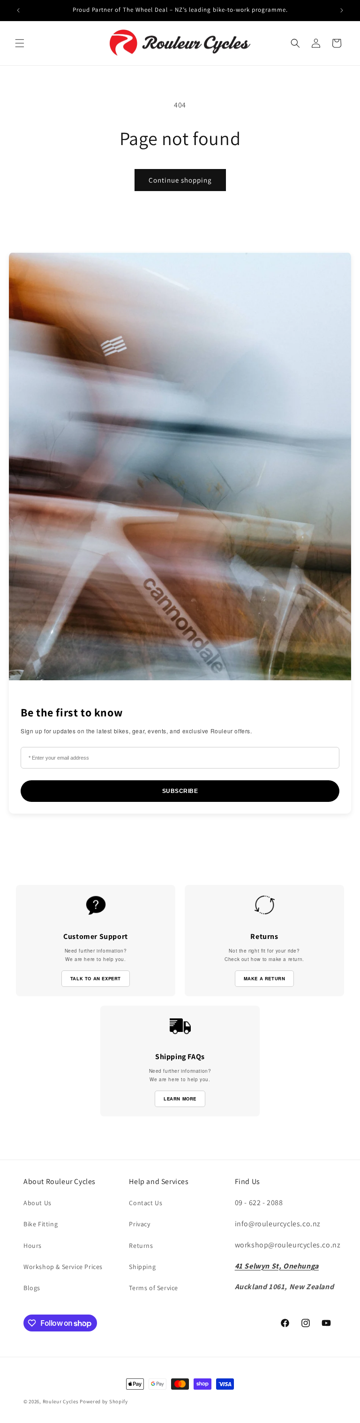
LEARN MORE (180, 1098)
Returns (141, 1245)
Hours (32, 1245)
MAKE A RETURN (264, 978)
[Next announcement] (341, 10)
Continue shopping (180, 180)
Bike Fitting (40, 1224)
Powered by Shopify (104, 1401)
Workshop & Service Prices (63, 1266)
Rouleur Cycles (61, 1401)
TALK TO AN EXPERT (95, 978)
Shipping (142, 1266)
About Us (37, 1203)
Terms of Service (153, 1288)
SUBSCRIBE (180, 791)
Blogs (31, 1288)
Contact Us (145, 1203)
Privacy (139, 1224)
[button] (19, 43)
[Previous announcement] (18, 10)
